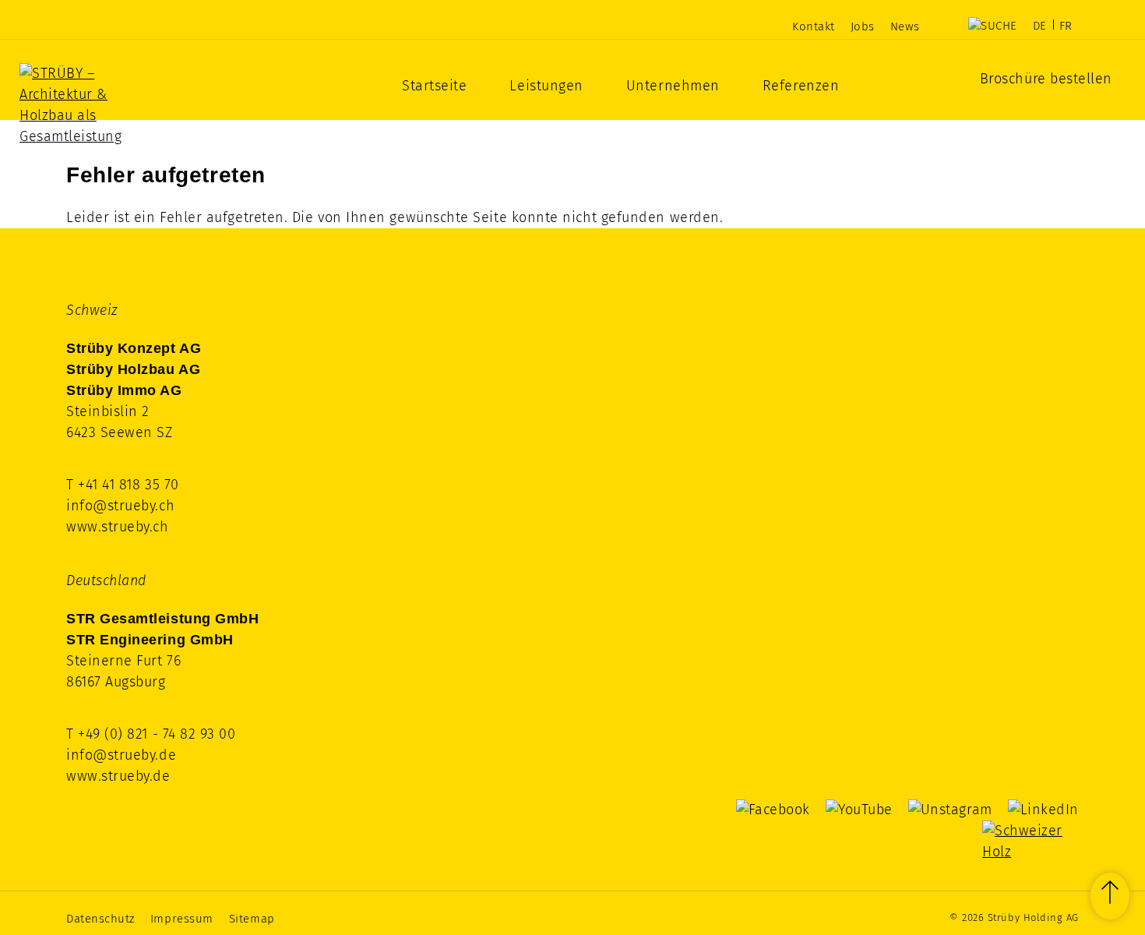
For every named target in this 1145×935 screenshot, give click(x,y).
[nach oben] (1109, 896)
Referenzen (801, 85)
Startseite (434, 85)
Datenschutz (100, 919)
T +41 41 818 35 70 (122, 484)
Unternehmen (673, 85)
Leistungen (546, 85)
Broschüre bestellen (1046, 78)
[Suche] (992, 26)
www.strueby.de (118, 776)
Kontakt (813, 26)
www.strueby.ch (117, 526)
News (904, 26)
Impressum (181, 919)
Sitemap (252, 919)
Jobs (863, 26)
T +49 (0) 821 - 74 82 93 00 (151, 734)
